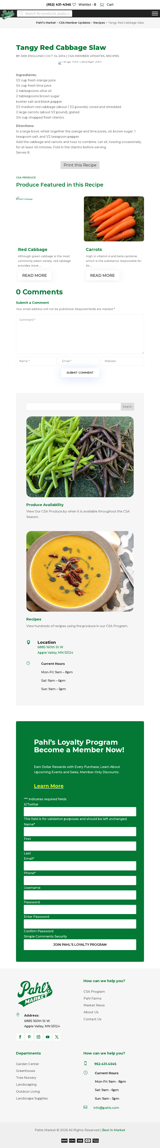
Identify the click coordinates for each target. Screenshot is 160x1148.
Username (32, 888)
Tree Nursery (26, 1078)
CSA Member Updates (86, 56)
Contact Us (92, 1019)
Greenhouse (25, 1071)
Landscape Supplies (32, 1098)
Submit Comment (80, 372)
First (27, 839)
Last (27, 853)
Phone (30, 873)
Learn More (49, 786)
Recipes (112, 56)
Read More (34, 275)
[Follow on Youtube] (48, 1037)
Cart (110, 4)
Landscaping (26, 1084)
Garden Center (27, 1064)
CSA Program (94, 991)
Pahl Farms (92, 998)
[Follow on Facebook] (20, 1037)
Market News (94, 1005)
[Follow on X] (57, 1037)
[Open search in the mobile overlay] (43, 13)
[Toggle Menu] (155, 13)
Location (46, 642)
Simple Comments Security (45, 936)
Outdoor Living (28, 1091)
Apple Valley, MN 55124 (55, 652)
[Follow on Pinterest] (29, 1037)
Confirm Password (38, 931)
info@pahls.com (106, 1108)
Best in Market (113, 1130)
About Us (91, 1012)
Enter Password (36, 917)
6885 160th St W (50, 647)
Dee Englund (32, 56)
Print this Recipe (80, 165)
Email (29, 858)
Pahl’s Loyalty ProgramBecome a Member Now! (79, 746)
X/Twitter (31, 804)
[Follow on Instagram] (38, 1037)
